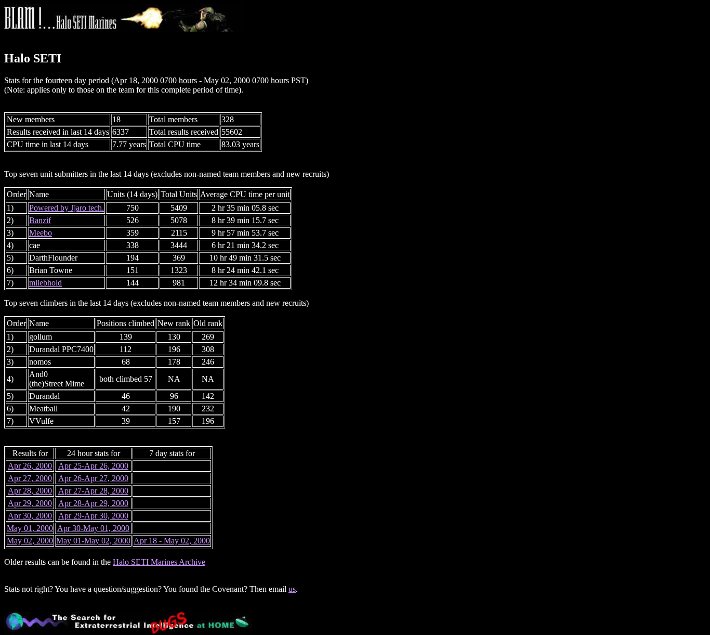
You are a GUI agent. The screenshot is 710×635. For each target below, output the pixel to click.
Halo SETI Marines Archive (159, 562)
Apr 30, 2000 (30, 515)
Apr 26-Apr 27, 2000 (93, 478)
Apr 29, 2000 (30, 503)
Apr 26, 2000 (30, 465)
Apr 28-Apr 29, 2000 (93, 503)
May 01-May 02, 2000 (93, 540)
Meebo (40, 232)
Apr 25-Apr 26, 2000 (93, 465)
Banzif (40, 220)
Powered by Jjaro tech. (66, 207)
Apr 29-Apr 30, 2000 (93, 515)
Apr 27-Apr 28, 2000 (93, 490)
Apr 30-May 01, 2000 (93, 528)
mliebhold (45, 282)
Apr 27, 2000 (30, 478)
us (292, 589)
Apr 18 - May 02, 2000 (172, 540)
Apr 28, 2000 (30, 490)
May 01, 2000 (30, 528)
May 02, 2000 (30, 540)
